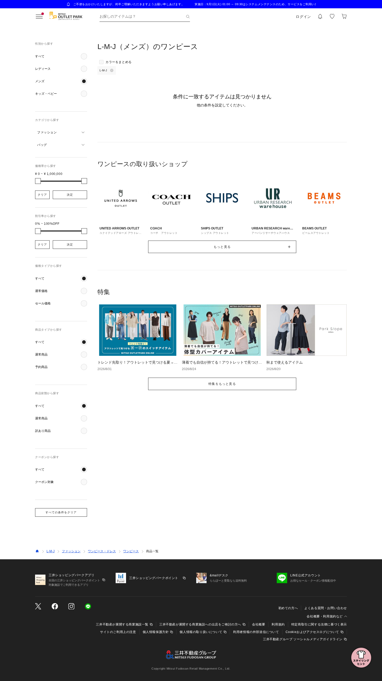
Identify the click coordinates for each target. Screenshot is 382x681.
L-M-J (51, 551)
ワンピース (131, 551)
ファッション (71, 551)
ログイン (303, 16)
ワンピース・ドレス (102, 551)
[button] (61, 56)
